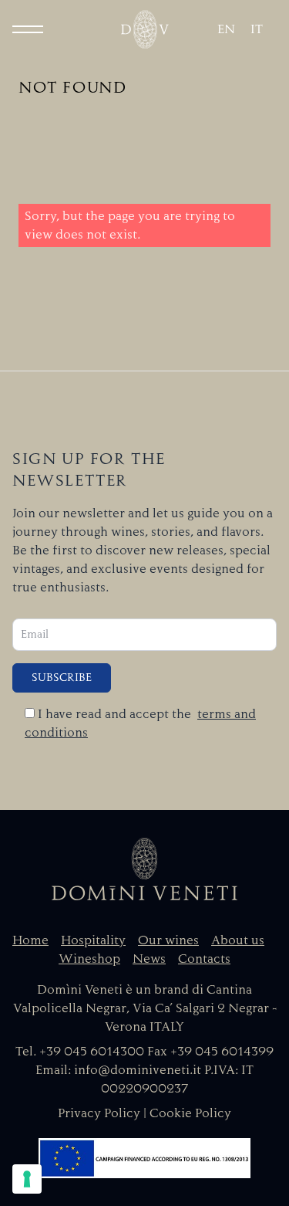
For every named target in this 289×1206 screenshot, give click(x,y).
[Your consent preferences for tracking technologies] (27, 1179)
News (149, 959)
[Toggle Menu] (27, 29)
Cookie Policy (190, 1113)
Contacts (204, 959)
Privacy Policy (99, 1113)
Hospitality (93, 940)
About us (237, 940)
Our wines (168, 940)
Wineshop (89, 959)
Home (30, 940)
